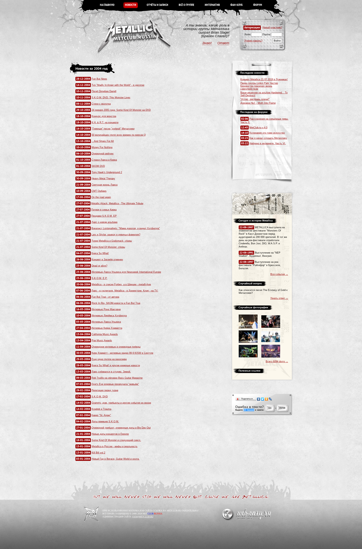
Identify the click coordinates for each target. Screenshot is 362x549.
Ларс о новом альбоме (104, 222)
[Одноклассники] (266, 399)
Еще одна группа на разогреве (109, 359)
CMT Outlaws (99, 191)
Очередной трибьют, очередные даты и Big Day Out (121, 427)
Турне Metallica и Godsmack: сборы (111, 240)
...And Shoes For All (103, 141)
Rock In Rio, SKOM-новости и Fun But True (116, 303)
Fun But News (99, 78)
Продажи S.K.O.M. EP (104, 215)
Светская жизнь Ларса (104, 184)
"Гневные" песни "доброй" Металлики (113, 128)
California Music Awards (105, 334)
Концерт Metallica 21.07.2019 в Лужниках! (264, 79)
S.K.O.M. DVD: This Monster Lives (111, 97)
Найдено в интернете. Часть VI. (267, 143)
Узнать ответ (279, 298)
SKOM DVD (98, 166)
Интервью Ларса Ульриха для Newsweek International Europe (126, 272)
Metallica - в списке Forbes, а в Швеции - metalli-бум (121, 284)
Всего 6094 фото (277, 361)
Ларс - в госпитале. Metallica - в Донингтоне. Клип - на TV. (124, 290)
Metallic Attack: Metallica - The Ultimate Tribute (117, 203)
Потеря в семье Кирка (104, 209)
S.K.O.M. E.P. (99, 278)
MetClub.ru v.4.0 (258, 127)
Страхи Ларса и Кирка (104, 159)
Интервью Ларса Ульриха (106, 321)
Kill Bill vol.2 (98, 452)
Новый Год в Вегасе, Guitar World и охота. (116, 458)
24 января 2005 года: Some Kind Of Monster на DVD (121, 110)
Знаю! (207, 43)
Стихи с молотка (101, 103)
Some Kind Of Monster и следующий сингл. (116, 440)
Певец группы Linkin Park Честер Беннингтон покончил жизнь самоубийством (259, 86)
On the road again (101, 197)
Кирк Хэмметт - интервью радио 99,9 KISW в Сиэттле (122, 353)
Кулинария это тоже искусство (267, 132)
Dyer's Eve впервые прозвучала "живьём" (115, 384)
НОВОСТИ (130, 5)
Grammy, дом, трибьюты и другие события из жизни (121, 402)
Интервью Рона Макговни (106, 309)
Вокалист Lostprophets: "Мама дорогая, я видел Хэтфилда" (125, 228)
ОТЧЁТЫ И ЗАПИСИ (157, 5)
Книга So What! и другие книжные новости (116, 365)
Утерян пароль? (253, 40)
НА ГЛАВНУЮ (107, 5)
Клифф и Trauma (101, 409)
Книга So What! (100, 253)
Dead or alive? (99, 265)
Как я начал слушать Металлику (268, 138)
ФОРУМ (257, 5)
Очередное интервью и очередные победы (116, 346)
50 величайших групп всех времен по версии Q (119, 134)
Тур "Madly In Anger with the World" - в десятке (118, 85)
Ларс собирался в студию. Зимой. (111, 371)
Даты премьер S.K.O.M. (105, 421)
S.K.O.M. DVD (99, 396)
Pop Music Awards (102, 340)
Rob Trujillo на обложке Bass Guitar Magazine (117, 377)
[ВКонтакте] (259, 399)
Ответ (223, 43)
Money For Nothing (102, 147)
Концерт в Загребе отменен (107, 259)
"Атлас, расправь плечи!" (255, 99)
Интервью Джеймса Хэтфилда (109, 315)
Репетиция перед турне (105, 390)
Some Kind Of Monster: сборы (108, 247)
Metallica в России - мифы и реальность (114, 446)
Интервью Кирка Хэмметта (106, 328)
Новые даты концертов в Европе (110, 434)
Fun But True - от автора (105, 296)
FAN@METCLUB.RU (142, 516)
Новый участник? (272, 27)
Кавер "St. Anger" (101, 415)
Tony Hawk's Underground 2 (107, 172)
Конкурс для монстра (104, 116)
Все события (279, 274)
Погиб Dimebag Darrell (104, 91)
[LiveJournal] (270, 399)
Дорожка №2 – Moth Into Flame (258, 103)
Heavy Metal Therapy (103, 178)
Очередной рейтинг (103, 153)
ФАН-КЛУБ (236, 5)
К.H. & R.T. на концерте (105, 122)
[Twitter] (263, 399)
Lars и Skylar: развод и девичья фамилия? (115, 234)
